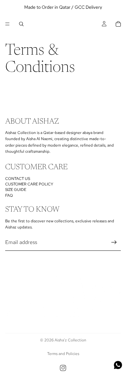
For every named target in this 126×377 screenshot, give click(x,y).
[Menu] (7, 24)
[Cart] (118, 24)
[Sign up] (114, 242)
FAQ (9, 195)
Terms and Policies (63, 353)
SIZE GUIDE (15, 189)
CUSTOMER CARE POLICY (29, 184)
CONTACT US (17, 178)
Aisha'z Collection (70, 340)
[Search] (21, 24)
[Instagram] (63, 368)
